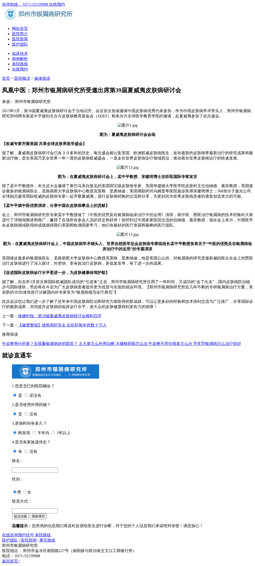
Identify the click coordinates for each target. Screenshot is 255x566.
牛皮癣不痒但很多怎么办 (170, 343)
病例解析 (20, 59)
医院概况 (22, 78)
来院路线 (20, 64)
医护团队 (20, 44)
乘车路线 (47, 540)
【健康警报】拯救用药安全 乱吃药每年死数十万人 (62, 325)
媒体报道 (42, 78)
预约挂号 (26, 535)
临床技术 (20, 53)
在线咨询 (10, 535)
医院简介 (20, 34)
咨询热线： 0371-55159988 (25, 4)
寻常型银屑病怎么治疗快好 (217, 343)
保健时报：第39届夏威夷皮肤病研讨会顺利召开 (60, 316)
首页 (6, 78)
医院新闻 (20, 39)
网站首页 (20, 28)
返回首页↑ (11, 561)
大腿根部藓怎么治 (132, 343)
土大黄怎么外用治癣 (97, 343)
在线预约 (57, 4)
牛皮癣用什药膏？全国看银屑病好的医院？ (40, 343)
